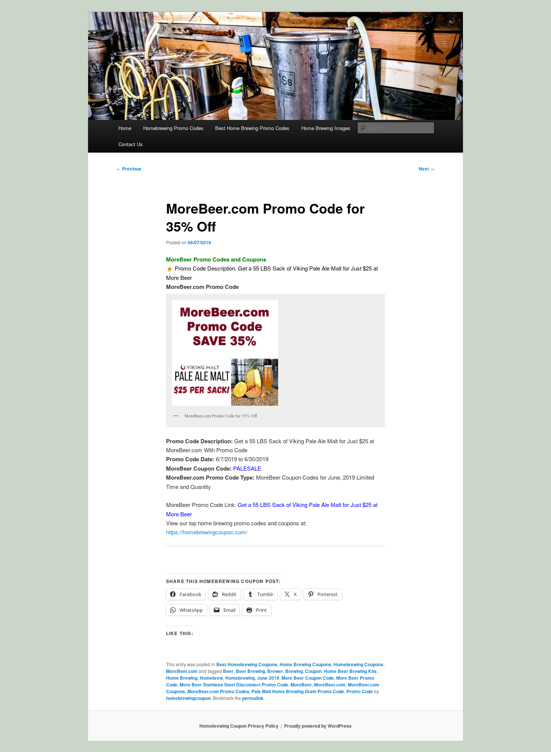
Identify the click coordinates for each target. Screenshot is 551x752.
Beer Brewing (250, 671)
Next (426, 168)
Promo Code (359, 691)
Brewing (294, 671)
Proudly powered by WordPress (318, 725)
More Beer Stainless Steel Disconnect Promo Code (234, 684)
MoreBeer (301, 684)
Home (124, 128)
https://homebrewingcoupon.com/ (206, 532)
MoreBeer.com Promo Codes (218, 691)
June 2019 (268, 677)
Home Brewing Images (325, 128)
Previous (129, 168)
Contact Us (130, 144)
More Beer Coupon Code (307, 677)
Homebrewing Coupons (358, 664)
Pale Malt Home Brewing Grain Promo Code (298, 691)
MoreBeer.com (182, 671)
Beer (228, 671)
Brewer (275, 671)
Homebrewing (240, 677)
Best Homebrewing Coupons (246, 664)
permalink (253, 698)
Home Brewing (182, 677)
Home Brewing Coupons (305, 664)
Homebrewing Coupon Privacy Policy (238, 725)
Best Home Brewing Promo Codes (252, 128)
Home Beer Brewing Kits (350, 671)
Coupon (313, 671)
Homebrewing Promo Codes (173, 128)
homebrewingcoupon (188, 698)
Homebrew (211, 677)
